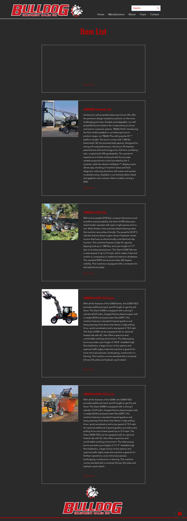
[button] (90, 85)
